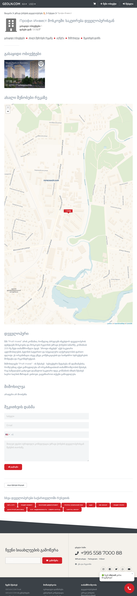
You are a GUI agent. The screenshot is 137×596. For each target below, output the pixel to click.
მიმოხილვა (74, 38)
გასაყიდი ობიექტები (14, 38)
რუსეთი (51, 13)
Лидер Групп (118, 505)
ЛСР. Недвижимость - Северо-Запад (45, 509)
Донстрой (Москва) (15, 509)
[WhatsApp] (122, 569)
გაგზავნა (14, 467)
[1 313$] (68, 214)
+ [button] (8, 107)
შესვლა (129, 4)
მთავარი (8, 13)
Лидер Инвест (26, 505)
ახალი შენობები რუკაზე (41, 38)
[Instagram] (103, 569)
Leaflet (109, 323)
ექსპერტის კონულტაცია (53, 593)
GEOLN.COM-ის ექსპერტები (17, 593)
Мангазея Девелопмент (48, 505)
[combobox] (7, 434)
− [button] (8, 111)
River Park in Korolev (17, 63)
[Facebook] (109, 569)
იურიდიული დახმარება (53, 589)
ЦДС (91, 505)
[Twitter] (116, 569)
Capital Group (72, 509)
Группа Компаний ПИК (73, 505)
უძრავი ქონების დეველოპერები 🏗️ (29, 13)
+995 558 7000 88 (101, 553)
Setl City (11, 505)
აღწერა (60, 38)
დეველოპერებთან (89, 589)
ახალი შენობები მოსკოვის (15, 485)
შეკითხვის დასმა (91, 38)
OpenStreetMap (119, 323)
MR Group (103, 505)
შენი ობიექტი (109, 4)
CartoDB (129, 323)
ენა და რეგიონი (84, 564)
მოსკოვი (9, 66)
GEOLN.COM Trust (13, 589)
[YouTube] (129, 569)
